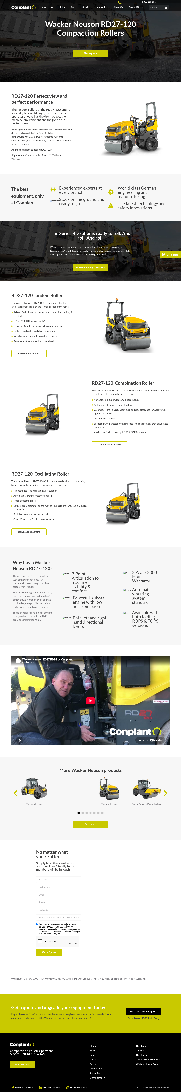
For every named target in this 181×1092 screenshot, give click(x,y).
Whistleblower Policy (148, 1064)
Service (86, 7)
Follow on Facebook (24, 1087)
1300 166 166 (149, 1)
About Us (118, 7)
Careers (140, 1050)
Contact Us (134, 7)
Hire (51, 7)
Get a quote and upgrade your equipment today (58, 1007)
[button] (15, 793)
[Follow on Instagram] (67, 1087)
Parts (73, 7)
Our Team (141, 1045)
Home (43, 7)
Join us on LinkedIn (51, 1087)
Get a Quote (49, 952)
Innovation (101, 7)
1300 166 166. (35, 1054)
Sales (62, 7)
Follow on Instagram (79, 1087)
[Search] (166, 7)
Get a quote (172, 254)
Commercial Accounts (148, 1059)
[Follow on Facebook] (13, 1087)
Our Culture (142, 1054)
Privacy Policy (143, 1087)
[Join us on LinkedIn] (40, 1087)
